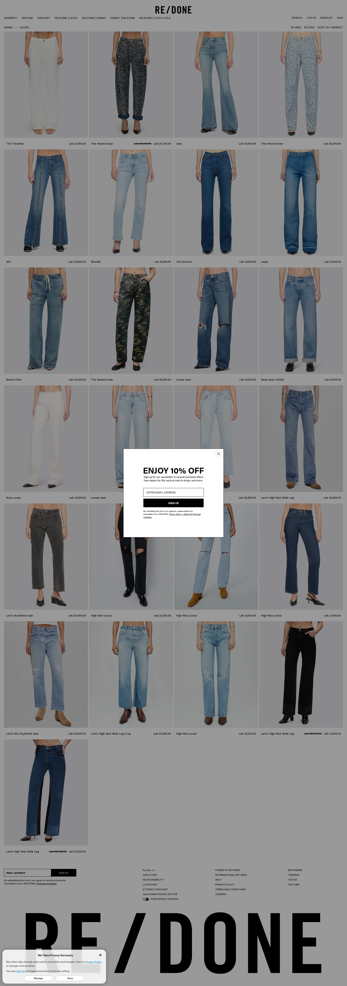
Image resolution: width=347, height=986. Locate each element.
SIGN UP (173, 503)
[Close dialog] (218, 453)
